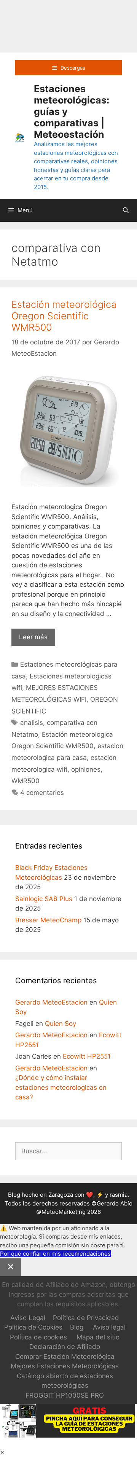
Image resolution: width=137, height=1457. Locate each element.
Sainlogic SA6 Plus (43, 899)
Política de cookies (38, 1337)
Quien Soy (60, 1023)
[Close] (10, 1267)
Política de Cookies (33, 1327)
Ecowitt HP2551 (87, 1056)
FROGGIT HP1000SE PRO (64, 1395)
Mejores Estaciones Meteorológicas (65, 1366)
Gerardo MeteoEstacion (51, 1002)
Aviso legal (109, 1327)
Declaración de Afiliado (64, 1346)
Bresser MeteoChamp (48, 920)
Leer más (37, 639)
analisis (31, 722)
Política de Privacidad (86, 1318)
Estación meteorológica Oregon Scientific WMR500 (63, 316)
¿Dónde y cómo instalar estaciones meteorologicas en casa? (61, 1087)
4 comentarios (42, 792)
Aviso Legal (27, 1318)
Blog (76, 1327)
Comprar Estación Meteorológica (65, 1356)
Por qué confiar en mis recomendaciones (55, 1253)
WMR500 (25, 781)
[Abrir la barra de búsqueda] (126, 210)
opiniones (85, 769)
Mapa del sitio (97, 1337)
